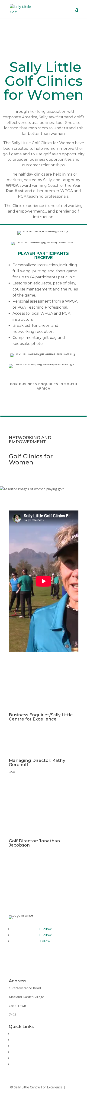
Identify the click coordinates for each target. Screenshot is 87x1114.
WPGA (12, 185)
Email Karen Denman (44, 402)
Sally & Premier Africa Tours (33, 1064)
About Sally (20, 1040)
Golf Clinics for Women (29, 1058)
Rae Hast (14, 191)
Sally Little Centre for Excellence (36, 1046)
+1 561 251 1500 (28, 772)
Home (16, 1034)
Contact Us (43, 902)
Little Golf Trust (23, 1052)
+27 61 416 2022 (21, 726)
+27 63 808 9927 (21, 852)
